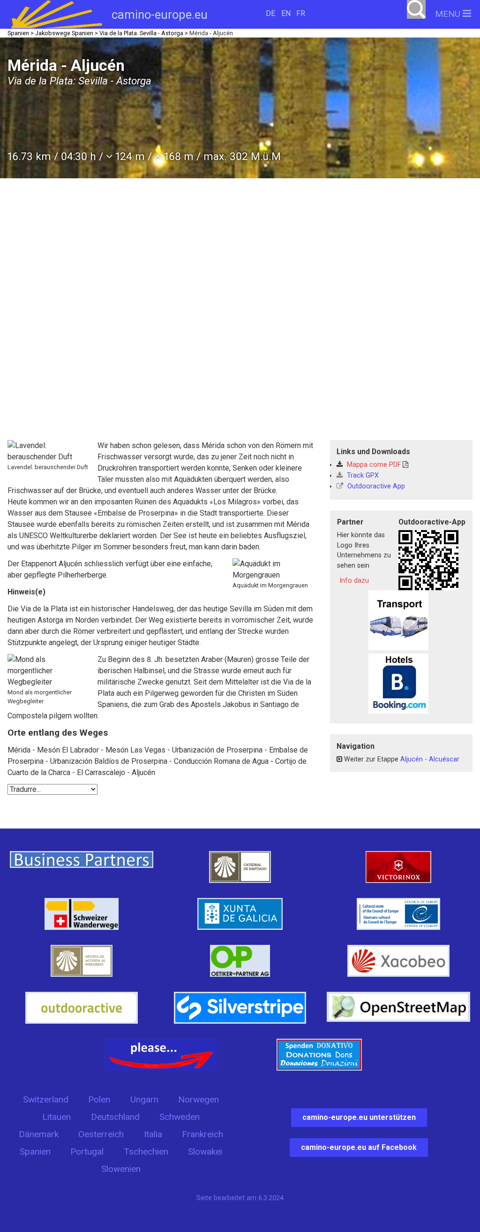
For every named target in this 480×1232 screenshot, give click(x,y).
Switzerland (45, 1099)
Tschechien (146, 1151)
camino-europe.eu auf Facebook (359, 1147)
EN (286, 13)
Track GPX (362, 475)
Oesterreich (101, 1134)
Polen (99, 1099)
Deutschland (115, 1116)
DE (270, 13)
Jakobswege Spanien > (66, 33)
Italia (153, 1134)
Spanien (35, 1151)
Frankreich (202, 1134)
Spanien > (21, 33)
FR (300, 13)
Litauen (56, 1116)
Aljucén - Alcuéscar (429, 759)
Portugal (87, 1151)
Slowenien (121, 1169)
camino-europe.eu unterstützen (359, 1117)
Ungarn (144, 1099)
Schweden (179, 1116)
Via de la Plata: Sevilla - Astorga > (143, 33)
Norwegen (198, 1099)
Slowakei (205, 1151)
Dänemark (39, 1134)
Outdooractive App (375, 486)
